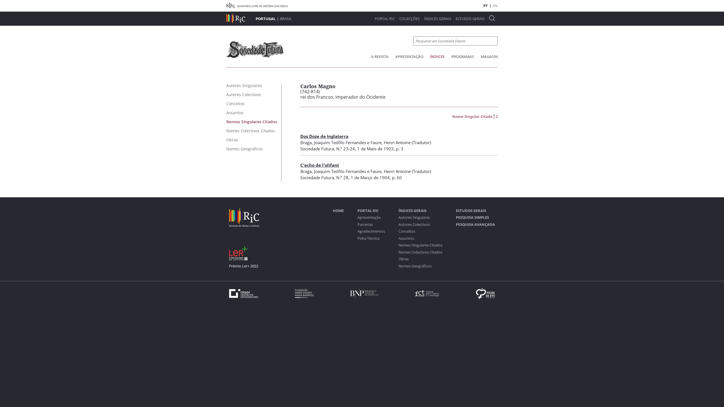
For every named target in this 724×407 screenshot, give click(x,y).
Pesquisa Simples (472, 217)
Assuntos (406, 238)
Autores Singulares (414, 217)
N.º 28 (342, 177)
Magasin (489, 56)
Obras (403, 259)
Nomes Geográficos (415, 266)
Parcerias (365, 224)
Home (338, 211)
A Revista (380, 56)
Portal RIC (385, 19)
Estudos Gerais (470, 19)
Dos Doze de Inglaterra (324, 136)
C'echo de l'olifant (319, 165)
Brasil (286, 18)
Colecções (409, 19)
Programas (462, 56)
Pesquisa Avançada (475, 224)
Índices (437, 56)
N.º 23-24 (345, 148)
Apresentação (409, 56)
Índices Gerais (437, 19)
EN (495, 5)
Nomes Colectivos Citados (420, 252)
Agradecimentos (371, 231)
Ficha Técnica (368, 238)
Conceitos (406, 231)
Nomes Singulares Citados (420, 245)
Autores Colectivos (414, 224)
